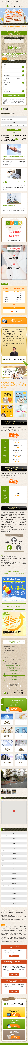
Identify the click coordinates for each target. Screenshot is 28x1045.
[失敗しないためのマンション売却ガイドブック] (7, 402)
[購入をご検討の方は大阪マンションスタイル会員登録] (14, 1012)
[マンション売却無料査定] (14, 1024)
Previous (3, 778)
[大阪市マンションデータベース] (10, 2)
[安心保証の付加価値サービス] (21, 416)
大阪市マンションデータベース (5, 23)
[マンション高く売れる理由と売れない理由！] (21, 402)
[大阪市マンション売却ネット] (14, 360)
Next (24, 778)
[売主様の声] (7, 416)
